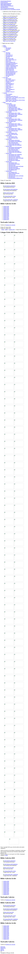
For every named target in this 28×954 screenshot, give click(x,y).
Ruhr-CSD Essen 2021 (13, 134)
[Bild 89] (19, 550)
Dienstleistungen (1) (10, 83)
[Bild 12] (9, 280)
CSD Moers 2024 (12, 121)
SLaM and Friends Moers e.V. (12, 96)
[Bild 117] (19, 650)
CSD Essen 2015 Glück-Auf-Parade (15, 175)
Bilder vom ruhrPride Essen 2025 (10, 29)
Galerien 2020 (9, 135)
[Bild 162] (9, 813)
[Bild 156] (9, 792)
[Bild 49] (19, 408)
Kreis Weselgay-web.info (10, 9)
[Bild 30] (9, 344)
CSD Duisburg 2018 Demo (14, 148)
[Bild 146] (9, 756)
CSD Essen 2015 (11, 174)
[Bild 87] (19, 543)
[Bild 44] (9, 394)
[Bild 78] (9, 515)
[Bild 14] (9, 287)
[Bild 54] (9, 429)
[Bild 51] (19, 415)
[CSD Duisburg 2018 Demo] (9, 186)
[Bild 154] (9, 785)
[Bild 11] (19, 273)
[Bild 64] (9, 465)
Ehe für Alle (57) (9, 55)
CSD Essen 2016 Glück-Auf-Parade (15, 166)
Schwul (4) (8, 90)
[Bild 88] (9, 550)
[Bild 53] (19, 422)
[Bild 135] (19, 714)
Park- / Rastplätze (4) (10, 89)
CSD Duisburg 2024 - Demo (14, 119)
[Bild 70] (9, 486)
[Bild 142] (9, 742)
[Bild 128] (9, 692)
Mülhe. (2, 4)
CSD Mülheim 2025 (12, 116)
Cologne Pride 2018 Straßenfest (14, 152)
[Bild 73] (19, 493)
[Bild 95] (19, 571)
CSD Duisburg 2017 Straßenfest (15, 154)
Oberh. (2, 5)
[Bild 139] (19, 728)
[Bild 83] (19, 529)
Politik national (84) (10, 69)
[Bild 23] (19, 316)
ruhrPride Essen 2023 (12, 126)
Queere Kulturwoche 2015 (13, 173)
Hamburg (6, 3)
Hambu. (2, 3)
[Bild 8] (9, 266)
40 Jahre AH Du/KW (12, 107)
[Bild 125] (19, 678)
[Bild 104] (9, 607)
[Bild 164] (9, 820)
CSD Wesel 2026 (11, 105)
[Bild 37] (19, 365)
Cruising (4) (8, 82)
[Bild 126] (9, 685)
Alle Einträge (8, 78)
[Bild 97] (19, 579)
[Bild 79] (19, 515)
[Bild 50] (9, 415)
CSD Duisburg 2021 (12, 133)
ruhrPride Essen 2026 (12, 110)
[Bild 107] (19, 614)
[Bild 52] (9, 422)
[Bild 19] (19, 302)
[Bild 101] (19, 593)
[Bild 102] (9, 600)
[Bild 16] (9, 294)
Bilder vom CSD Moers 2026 (9, 38)
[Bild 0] (9, 238)
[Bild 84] (9, 536)
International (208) (9, 58)
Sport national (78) (9, 75)
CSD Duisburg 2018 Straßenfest (15, 147)
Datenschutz (3, 947)
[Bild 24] (9, 323)
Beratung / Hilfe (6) (10, 81)
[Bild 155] (19, 785)
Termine (5, 46)
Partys (7, 50)
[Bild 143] (19, 742)
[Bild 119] (19, 657)
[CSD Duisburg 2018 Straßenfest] (10, 189)
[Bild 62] (9, 458)
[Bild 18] (9, 302)
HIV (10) (8, 57)
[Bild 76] (9, 508)
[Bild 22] (9, 316)
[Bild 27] (19, 330)
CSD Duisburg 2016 (12, 162)
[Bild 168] (9, 834)
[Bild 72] (9, 493)
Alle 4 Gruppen (9, 94)
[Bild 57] (19, 436)
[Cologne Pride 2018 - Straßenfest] (10, 199)
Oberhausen (5, 5)
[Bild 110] (9, 628)
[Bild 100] (9, 593)
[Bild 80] (9, 522)
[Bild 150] (9, 770)
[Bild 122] (9, 671)
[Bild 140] (9, 735)
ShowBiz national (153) (11, 72)
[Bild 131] (19, 699)
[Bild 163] (19, 813)
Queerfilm (8, 49)
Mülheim (5, 4)
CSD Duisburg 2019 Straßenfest (15, 141)
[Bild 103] (19, 600)
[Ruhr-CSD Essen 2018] (8, 192)
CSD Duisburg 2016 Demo (14, 163)
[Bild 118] (9, 657)
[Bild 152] (9, 777)
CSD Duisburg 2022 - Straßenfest (15, 129)
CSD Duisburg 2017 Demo (14, 155)
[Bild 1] (19, 238)
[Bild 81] (19, 522)
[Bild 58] (9, 444)
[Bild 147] (19, 756)
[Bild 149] (19, 763)
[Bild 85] (19, 536)
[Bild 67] (19, 472)
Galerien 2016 (9, 161)
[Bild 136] (9, 721)
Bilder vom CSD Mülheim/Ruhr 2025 (11, 31)
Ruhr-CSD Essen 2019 (13, 142)
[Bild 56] (9, 436)
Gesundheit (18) (9, 56)
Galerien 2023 (9, 122)
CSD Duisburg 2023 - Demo (14, 123)
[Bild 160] (9, 806)
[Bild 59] (19, 444)
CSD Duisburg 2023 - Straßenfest (15, 124)
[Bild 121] (19, 664)
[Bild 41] (19, 380)
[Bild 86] (9, 543)
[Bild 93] (19, 564)
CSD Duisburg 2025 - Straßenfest (15, 114)
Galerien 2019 (9, 139)
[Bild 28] (9, 337)
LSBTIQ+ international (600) (12, 65)
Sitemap (2, 949)
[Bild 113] (19, 635)
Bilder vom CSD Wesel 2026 (9, 41)
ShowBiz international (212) (11, 71)
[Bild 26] (9, 330)
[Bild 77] (19, 508)
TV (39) (7, 76)
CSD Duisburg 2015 (12, 172)
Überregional (6, 8)
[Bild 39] (19, 373)
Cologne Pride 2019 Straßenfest (14, 145)
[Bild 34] (9, 358)
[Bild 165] (19, 820)
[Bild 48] (9, 408)
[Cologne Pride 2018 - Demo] (9, 196)
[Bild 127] (19, 685)
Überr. (2, 8)
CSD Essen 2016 (11, 165)
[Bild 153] (19, 777)
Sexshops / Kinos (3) (10, 91)
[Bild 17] (19, 294)
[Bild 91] (19, 557)
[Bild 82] (9, 529)
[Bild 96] (9, 579)
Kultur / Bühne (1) (9, 87)
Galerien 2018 (9, 146)
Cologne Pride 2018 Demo (13, 150)
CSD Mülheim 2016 (12, 169)
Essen (2, 2)
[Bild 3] (19, 245)
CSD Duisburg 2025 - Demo (14, 113)
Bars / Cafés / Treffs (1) (10, 79)
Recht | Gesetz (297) (10, 70)
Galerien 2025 (9, 111)
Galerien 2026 (9, 103)
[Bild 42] (9, 387)
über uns (2, 950)
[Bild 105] (19, 607)
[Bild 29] (19, 337)
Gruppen (5, 92)
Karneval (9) (8, 60)
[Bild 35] (19, 358)
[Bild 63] (19, 458)
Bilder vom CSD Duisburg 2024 (10, 22)
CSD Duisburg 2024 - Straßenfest (15, 120)
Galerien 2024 (9, 117)
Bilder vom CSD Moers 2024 (9, 24)
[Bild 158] (9, 799)
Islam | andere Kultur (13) (11, 59)
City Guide (5, 77)
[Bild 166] (9, 827)
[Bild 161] (19, 806)
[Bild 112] (9, 635)
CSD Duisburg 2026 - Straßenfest (15, 109)
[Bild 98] (9, 586)
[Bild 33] (19, 351)
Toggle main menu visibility (8, 43)
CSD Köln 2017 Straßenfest (14, 160)
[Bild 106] (9, 614)
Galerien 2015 (9, 171)
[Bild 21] (19, 309)
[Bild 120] (9, 664)
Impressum (3, 946)
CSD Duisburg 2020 (12, 136)
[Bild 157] (19, 792)
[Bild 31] (19, 344)
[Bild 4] (9, 252)
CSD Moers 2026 (12, 104)
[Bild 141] (19, 735)
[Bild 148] (9, 763)
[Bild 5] (19, 252)
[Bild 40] (9, 380)
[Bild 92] (9, 564)
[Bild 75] (19, 500)
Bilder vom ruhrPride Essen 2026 (10, 36)
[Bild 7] (19, 259)
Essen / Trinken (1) (10, 84)
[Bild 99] (19, 586)
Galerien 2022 (9, 127)
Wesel (2, 7)
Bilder (4, 102)
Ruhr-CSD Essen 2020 (13, 137)
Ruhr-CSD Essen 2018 (13, 149)
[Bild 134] (9, 714)
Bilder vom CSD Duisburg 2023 (10, 17)
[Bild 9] (19, 266)
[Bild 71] (19, 486)
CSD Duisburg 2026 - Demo (14, 108)
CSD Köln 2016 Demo (13, 167)
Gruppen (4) (8, 85)
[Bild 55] (19, 429)
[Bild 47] (19, 401)
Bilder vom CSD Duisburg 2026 (10, 33)
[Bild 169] (19, 834)
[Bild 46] (9, 401)
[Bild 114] (9, 642)
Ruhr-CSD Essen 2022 (13, 130)
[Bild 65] (19, 465)
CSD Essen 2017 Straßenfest (14, 156)
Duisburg (5, 1)
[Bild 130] (9, 699)
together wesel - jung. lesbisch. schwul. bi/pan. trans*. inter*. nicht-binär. (15, 100)
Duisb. (2, 1)
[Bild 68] (9, 479)
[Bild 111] (19, 628)
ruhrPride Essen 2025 (12, 115)
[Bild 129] (19, 692)
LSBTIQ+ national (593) (11, 66)
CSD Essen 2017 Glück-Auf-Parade (15, 158)
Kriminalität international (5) (11, 63)
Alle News (8, 52)
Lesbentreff (8, 95)
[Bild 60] (9, 451)
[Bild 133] (19, 706)
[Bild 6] (9, 259)
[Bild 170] (14, 841)
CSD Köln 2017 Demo (13, 159)
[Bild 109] (19, 621)
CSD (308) (8, 53)
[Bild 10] (9, 273)
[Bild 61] (19, 451)
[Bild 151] (19, 770)
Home (4, 45)
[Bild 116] (9, 650)
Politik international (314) (11, 68)
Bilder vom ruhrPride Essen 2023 (10, 19)
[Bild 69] (19, 479)
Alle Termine (8, 47)
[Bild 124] (9, 678)
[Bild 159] (19, 799)
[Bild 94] (9, 571)
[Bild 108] (9, 621)
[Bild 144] (9, 749)
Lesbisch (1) (8, 88)
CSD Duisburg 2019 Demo (14, 140)
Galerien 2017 (9, 153)
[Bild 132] (9, 706)
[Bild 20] (9, 309)
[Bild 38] (9, 373)
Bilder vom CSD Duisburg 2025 (10, 26)
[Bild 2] (9, 245)
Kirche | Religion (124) (10, 62)
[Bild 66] (9, 472)
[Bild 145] (19, 749)
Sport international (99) (10, 74)
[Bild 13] (19, 280)
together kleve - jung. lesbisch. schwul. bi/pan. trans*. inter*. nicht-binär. (15, 98)
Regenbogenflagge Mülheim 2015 (15, 178)
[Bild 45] (19, 394)
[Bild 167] (19, 827)
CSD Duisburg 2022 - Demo (14, 128)
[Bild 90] (9, 557)
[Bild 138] (9, 728)
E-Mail (6, 855)
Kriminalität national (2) (11, 64)
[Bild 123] (19, 671)
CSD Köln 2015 (11, 177)
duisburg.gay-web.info (10, 225)
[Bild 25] (19, 323)
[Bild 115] (19, 642)
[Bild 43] (19, 387)
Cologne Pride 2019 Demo (13, 143)
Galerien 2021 (9, 132)
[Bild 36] (9, 365)
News (4, 51)
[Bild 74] (9, 500)
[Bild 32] (9, 351)
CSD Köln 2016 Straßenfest (14, 168)
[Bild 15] (19, 287)
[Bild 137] (19, 721)
